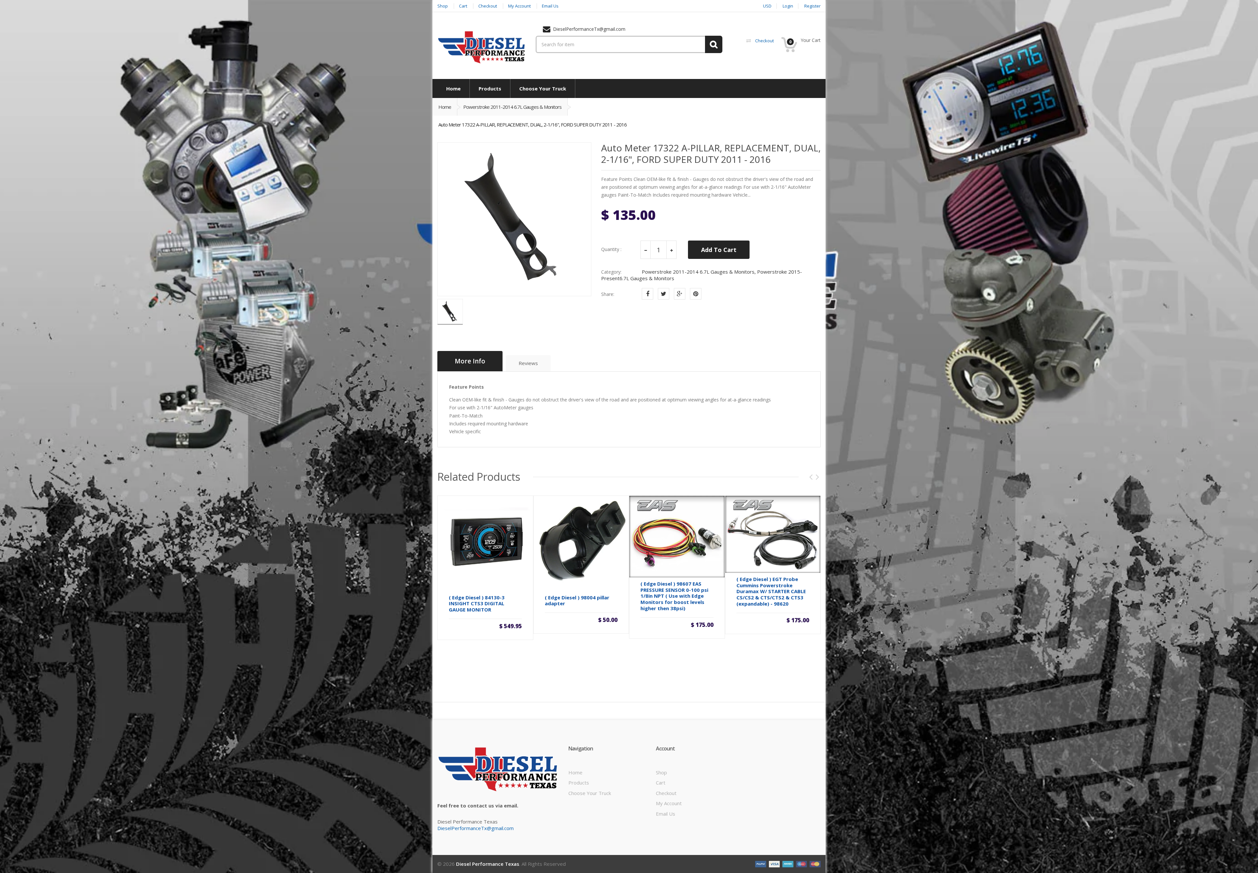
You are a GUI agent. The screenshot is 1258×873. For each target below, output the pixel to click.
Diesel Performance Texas (487, 864)
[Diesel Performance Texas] (481, 47)
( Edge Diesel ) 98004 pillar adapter (577, 600)
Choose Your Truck (589, 793)
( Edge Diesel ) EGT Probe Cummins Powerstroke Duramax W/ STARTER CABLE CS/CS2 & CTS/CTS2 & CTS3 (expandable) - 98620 (771, 591)
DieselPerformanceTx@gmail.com (475, 828)
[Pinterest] (695, 294)
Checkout (666, 793)
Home (444, 107)
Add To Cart (718, 250)
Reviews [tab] (528, 363)
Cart (660, 782)
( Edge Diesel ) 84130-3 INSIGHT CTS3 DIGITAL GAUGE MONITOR (477, 603)
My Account (669, 803)
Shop (661, 772)
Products (578, 782)
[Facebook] (647, 294)
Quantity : (611, 249)
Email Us (665, 813)
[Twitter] (663, 294)
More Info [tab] (470, 361)
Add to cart (485, 625)
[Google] (679, 294)
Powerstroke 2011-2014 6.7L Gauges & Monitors (512, 107)
